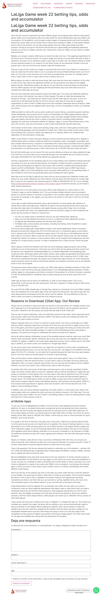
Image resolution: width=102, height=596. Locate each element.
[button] (96, 590)
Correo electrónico (19, 563)
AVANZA (69, 4)
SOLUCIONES (46, 4)
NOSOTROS (58, 4)
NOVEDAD (79, 4)
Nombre (15, 555)
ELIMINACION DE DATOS (63, 8)
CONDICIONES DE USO (42, 8)
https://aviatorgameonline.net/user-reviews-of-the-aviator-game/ (35, 184)
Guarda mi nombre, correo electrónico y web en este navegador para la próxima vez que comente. (50, 579)
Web (12, 571)
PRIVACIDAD (90, 4)
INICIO (35, 4)
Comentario (16, 529)
